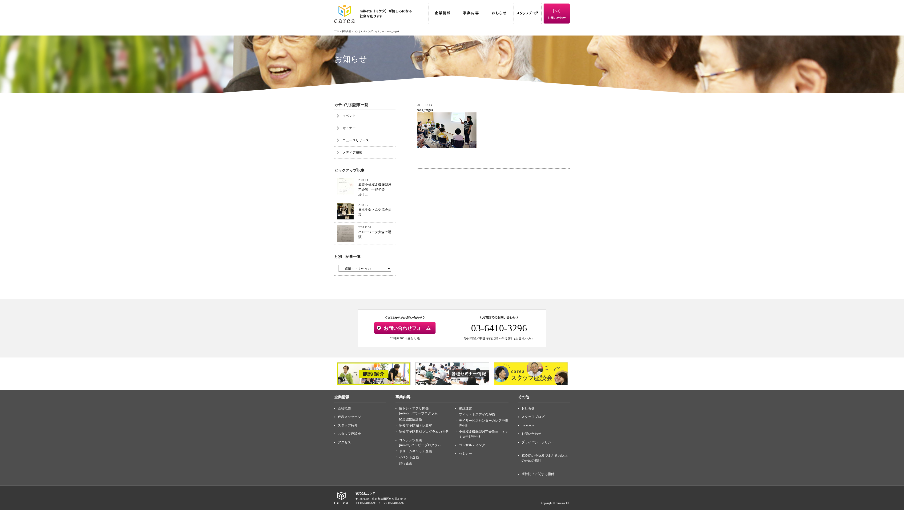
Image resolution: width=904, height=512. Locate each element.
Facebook (527, 425)
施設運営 (465, 408)
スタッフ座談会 (349, 434)
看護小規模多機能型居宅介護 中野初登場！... (374, 189)
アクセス (344, 442)
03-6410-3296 (499, 328)
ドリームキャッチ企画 (415, 451)
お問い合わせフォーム (407, 328)
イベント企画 (409, 457)
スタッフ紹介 (348, 425)
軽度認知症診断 (410, 419)
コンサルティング (472, 445)
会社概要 (344, 408)
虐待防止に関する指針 (537, 474)
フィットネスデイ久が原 (477, 414)
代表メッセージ (349, 417)
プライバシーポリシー (537, 442)
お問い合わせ (531, 434)
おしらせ (528, 408)
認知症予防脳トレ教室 (415, 425)
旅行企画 (405, 463)
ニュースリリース (356, 140)
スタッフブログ (533, 417)
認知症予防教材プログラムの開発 (423, 431)
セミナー (349, 128)
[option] (373, 373)
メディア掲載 (352, 152)
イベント (349, 116)
